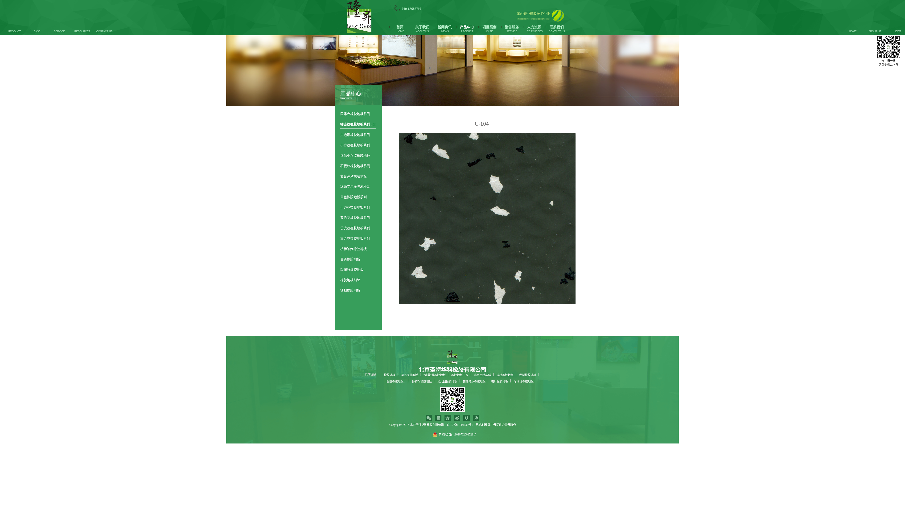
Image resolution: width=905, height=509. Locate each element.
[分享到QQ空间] (447, 418)
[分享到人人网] (466, 418)
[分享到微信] (429, 418)
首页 (399, 27)
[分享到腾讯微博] (476, 418)
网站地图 (480, 425)
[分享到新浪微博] (457, 418)
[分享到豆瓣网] (438, 418)
